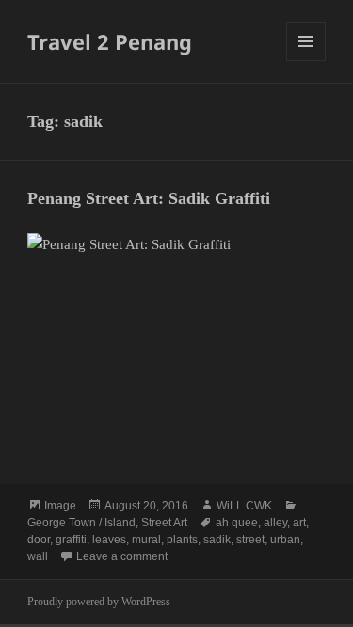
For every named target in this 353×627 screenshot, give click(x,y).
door (38, 539)
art (299, 522)
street (250, 539)
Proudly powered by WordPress (98, 601)
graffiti (71, 539)
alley (275, 522)
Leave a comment (122, 556)
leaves (109, 539)
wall (37, 556)
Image (60, 505)
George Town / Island (81, 522)
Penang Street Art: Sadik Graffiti (148, 198)
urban (285, 539)
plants (182, 539)
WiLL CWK (244, 505)
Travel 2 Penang (109, 41)
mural (146, 539)
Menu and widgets (306, 60)
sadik (217, 539)
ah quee (237, 522)
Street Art (164, 522)
